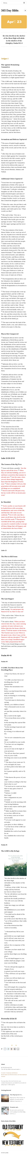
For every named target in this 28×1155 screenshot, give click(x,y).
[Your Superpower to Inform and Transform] (5, 1098)
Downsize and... (14, 1107)
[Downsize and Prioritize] (5, 1110)
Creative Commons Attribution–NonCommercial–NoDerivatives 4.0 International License (14, 1074)
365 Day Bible (10, 10)
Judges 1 (4, 58)
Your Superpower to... (16, 1094)
